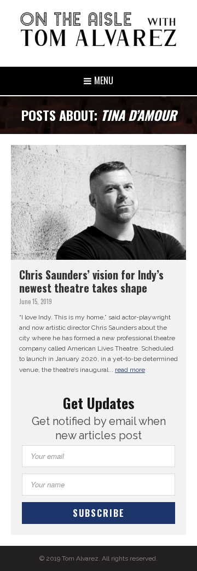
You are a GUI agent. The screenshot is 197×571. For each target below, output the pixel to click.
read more (130, 370)
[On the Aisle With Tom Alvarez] (98, 29)
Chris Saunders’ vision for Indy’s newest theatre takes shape (91, 281)
